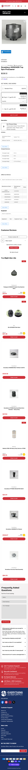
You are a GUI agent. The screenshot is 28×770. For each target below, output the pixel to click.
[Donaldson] (6, 51)
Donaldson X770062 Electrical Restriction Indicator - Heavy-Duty (14, 408)
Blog (2, 737)
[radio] (14, 89)
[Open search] (2, 240)
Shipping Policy (5, 714)
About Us (3, 710)
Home (2, 728)
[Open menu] (25, 6)
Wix (14, 325)
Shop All (3, 730)
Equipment (4, 219)
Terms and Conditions (6, 719)
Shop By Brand (5, 732)
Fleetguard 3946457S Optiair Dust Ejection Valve (14, 287)
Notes (24, 187)
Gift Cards (3, 735)
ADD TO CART (14, 115)
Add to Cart (15, 296)
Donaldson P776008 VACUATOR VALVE (14, 488)
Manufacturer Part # (17, 187)
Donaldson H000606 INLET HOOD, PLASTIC (14, 367)
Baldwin (14, 446)
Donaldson (14, 366)
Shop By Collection (6, 733)
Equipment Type (18, 219)
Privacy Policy (4, 717)
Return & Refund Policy (7, 716)
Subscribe (23, 750)
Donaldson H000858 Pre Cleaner (14, 529)
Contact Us (4, 712)
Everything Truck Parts (15, 768)
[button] (18, 6)
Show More (4, 146)
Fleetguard (14, 285)
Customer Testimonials (7, 721)
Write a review (14, 247)
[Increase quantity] (25, 101)
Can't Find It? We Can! (6, 739)
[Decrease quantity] (21, 101)
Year (11, 219)
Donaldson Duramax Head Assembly (14, 569)
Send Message (6, 621)
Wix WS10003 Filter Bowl (14, 327)
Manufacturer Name (6, 186)
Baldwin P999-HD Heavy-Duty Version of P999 (14, 448)
